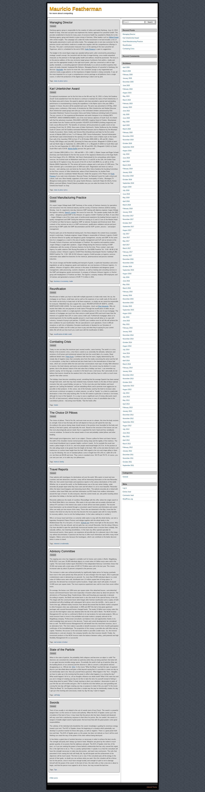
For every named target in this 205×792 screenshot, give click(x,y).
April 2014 (126, 360)
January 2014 (127, 371)
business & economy (61, 281)
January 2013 (127, 411)
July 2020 (126, 114)
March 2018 (127, 205)
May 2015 (126, 324)
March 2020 (127, 129)
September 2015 (128, 310)
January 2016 (127, 295)
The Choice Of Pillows (63, 412)
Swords (54, 702)
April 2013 (126, 404)
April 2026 (126, 67)
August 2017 (127, 230)
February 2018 (128, 208)
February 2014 (128, 368)
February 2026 (128, 74)
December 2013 (128, 375)
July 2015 (126, 317)
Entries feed (127, 492)
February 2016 (128, 292)
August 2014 (127, 346)
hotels (56, 405)
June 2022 (126, 111)
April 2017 (126, 245)
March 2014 (127, 364)
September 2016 (128, 270)
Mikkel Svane (114, 37)
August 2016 (127, 274)
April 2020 (126, 125)
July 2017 (126, 234)
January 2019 (127, 172)
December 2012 (128, 415)
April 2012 (126, 440)
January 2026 (127, 78)
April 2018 (126, 201)
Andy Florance (90, 49)
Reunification (58, 288)
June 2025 (126, 85)
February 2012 (128, 447)
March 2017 (127, 248)
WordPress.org (128, 499)
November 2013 (128, 378)
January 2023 (127, 107)
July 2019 (126, 154)
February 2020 (128, 132)
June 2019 (126, 158)
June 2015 (126, 321)
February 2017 (128, 252)
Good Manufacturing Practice (68, 197)
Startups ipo (85, 523)
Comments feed (128, 495)
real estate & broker (61, 642)
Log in (125, 488)
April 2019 (126, 161)
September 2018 (128, 183)
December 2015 (128, 299)
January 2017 (127, 255)
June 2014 (126, 353)
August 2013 (127, 389)
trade (71, 281)
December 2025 (128, 82)
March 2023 (127, 100)
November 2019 (128, 140)
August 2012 (127, 426)
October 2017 (127, 223)
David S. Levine (70, 212)
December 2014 (128, 335)
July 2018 (126, 190)
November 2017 (128, 219)
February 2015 (128, 328)
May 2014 (126, 357)
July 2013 (126, 393)
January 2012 (127, 451)
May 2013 (126, 400)
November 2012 (128, 418)
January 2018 (127, 212)
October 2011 (127, 462)
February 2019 (128, 169)
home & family (59, 462)
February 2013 (128, 407)
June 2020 (126, 118)
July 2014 (126, 349)
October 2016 (127, 266)
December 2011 (128, 455)
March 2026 (127, 71)
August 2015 (127, 313)
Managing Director (61, 22)
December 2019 (128, 136)
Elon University (103, 306)
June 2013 (126, 397)
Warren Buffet (72, 149)
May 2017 (126, 241)
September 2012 (128, 422)
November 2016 (128, 263)
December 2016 (128, 259)
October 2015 (127, 306)
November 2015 (128, 303)
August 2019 (127, 151)
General (53, 26)
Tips (55, 770)
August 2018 (127, 187)
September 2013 (128, 386)
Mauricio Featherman (75, 9)
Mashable (59, 69)
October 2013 (127, 382)
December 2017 (128, 216)
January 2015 (127, 331)
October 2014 (127, 342)
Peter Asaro (70, 356)
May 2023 (126, 96)
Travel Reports (59, 469)
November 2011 (128, 458)
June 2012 (126, 433)
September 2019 (128, 147)
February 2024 (128, 89)
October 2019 (127, 143)
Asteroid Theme (152, 787)
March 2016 (127, 288)
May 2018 (126, 198)
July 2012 (126, 429)
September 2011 (128, 465)
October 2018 (127, 179)
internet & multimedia (61, 543)
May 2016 (126, 284)
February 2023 (128, 103)
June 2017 (126, 237)
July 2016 (126, 277)
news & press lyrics (61, 81)
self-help (57, 695)
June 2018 (126, 194)
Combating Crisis (60, 341)
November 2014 (128, 339)
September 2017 (128, 226)
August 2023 (127, 93)
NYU (73, 667)
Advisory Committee (62, 551)
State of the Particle (62, 649)
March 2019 (127, 165)
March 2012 (127, 444)
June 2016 (126, 281)
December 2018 (128, 176)
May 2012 (126, 436)
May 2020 (126, 122)
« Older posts (53, 778)
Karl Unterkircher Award (64, 88)
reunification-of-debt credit (63, 334)
